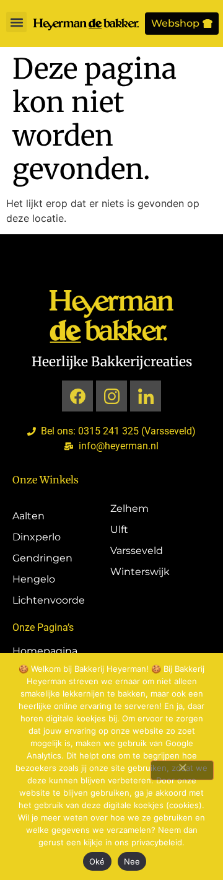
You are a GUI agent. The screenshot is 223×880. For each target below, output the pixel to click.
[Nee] (182, 770)
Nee (132, 861)
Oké (97, 861)
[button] (16, 22)
